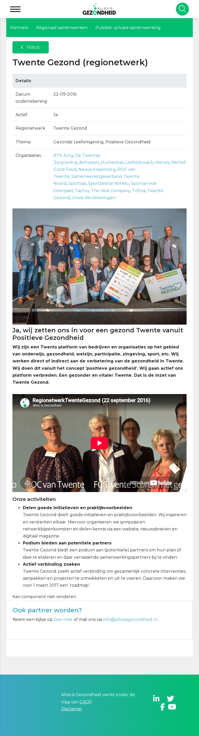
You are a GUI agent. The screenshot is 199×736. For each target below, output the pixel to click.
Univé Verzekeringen (94, 197)
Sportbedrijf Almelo (108, 183)
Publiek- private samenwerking (128, 27)
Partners (19, 27)
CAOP (86, 701)
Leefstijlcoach (139, 162)
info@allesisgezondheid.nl (130, 619)
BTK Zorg (63, 155)
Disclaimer (71, 708)
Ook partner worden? (47, 610)
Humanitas (112, 162)
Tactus (82, 190)
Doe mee (63, 619)
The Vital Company (110, 190)
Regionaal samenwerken (62, 27)
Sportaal (77, 183)
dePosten (89, 162)
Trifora (138, 190)
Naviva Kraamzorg (97, 169)
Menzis (162, 162)
